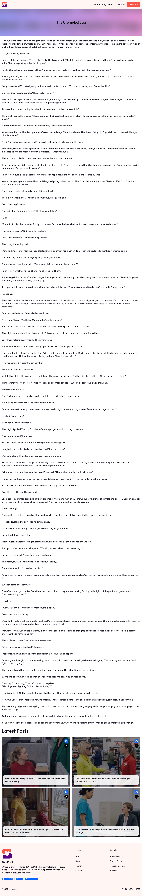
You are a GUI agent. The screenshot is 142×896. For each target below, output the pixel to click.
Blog (77, 861)
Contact (79, 870)
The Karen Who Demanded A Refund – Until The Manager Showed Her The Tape (102, 780)
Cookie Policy (116, 861)
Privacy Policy (116, 856)
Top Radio (8, 862)
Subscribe (133, 4)
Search (78, 865)
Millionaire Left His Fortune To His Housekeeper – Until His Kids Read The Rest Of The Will (34, 831)
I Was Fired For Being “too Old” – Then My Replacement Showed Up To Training (35, 780)
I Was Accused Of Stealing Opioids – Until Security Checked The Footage (104, 831)
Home (78, 856)
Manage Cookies (117, 865)
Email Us (113, 870)
